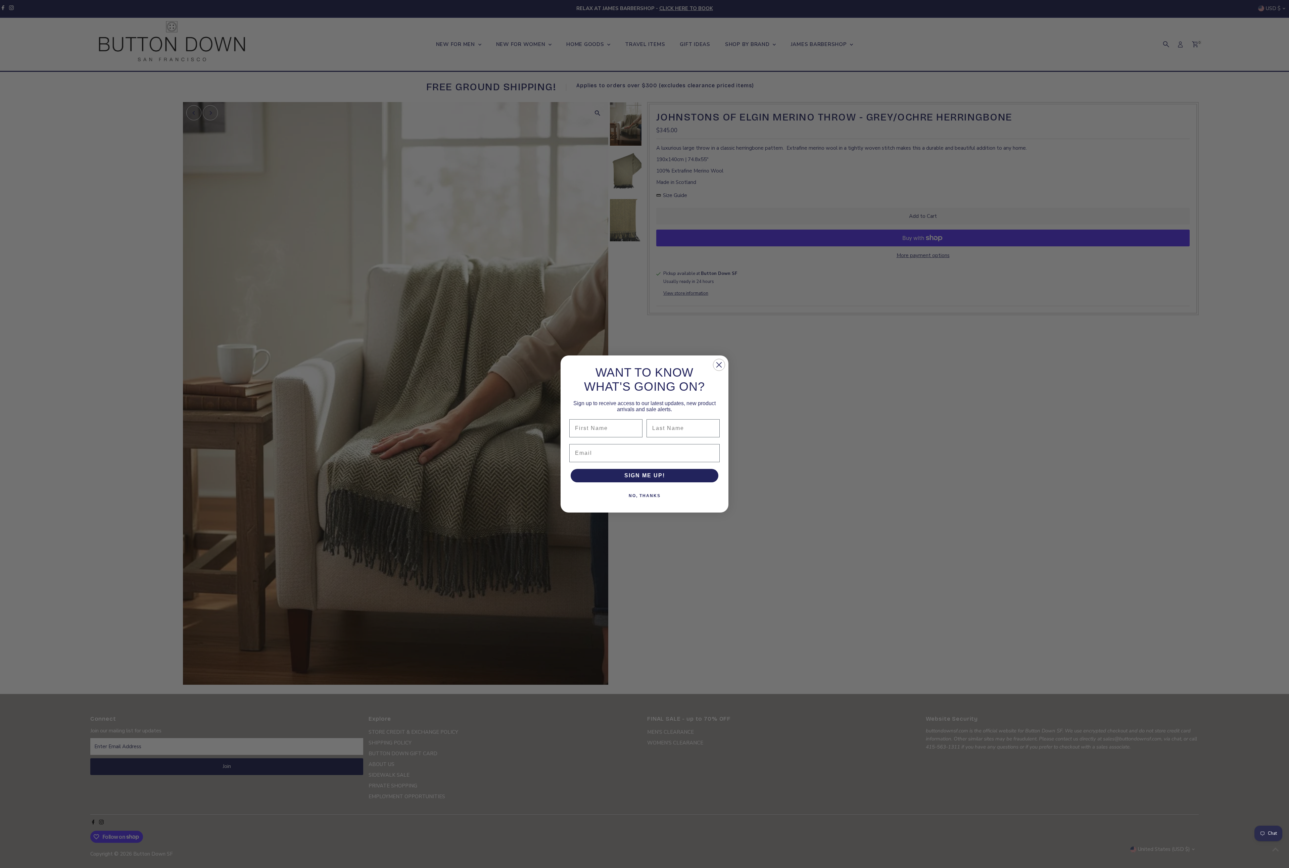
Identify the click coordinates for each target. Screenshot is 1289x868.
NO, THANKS (645, 495)
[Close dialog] (719, 365)
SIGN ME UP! (644, 475)
